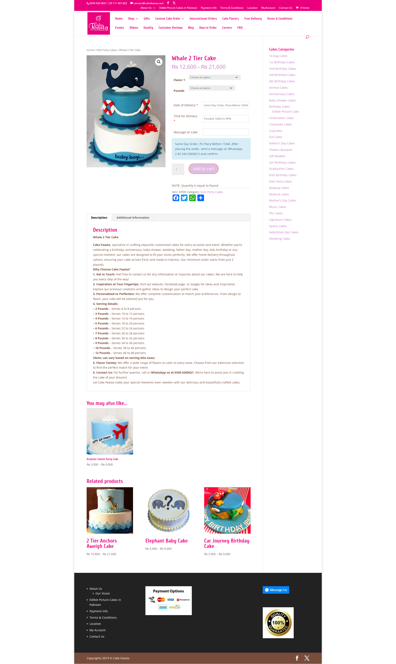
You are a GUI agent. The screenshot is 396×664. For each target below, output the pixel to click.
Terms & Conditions (232, 8)
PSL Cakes (276, 213)
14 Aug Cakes (278, 56)
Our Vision (102, 593)
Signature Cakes (280, 220)
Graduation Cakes (281, 169)
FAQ (240, 27)
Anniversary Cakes (282, 94)
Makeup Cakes (279, 188)
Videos (134, 27)
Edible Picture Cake (285, 111)
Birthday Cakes (279, 107)
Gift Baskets (277, 156)
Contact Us (285, 8)
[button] (159, 62)
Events (119, 27)
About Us (146, 8)
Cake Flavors (230, 18)
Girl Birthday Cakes (282, 162)
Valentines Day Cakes (283, 232)
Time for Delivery (185, 118)
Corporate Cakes (280, 124)
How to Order (208, 27)
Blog (191, 27)
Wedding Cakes (279, 239)
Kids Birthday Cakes (283, 175)
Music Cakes (277, 207)
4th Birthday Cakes (282, 81)
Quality (148, 27)
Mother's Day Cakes (282, 200)
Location (252, 8)
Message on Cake (186, 132)
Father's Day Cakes (282, 143)
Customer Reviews (171, 27)
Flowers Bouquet (280, 150)
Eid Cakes (275, 137)
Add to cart (203, 168)
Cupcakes (275, 131)
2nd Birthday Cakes (282, 69)
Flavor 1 (179, 80)
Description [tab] (99, 217)
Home (119, 18)
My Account (268, 8)
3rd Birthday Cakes (282, 75)
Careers (227, 27)
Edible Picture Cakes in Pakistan (178, 8)
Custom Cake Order (167, 18)
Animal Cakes (278, 88)
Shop (131, 18)
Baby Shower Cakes (282, 100)
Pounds (179, 91)
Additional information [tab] (133, 217)
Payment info (209, 8)
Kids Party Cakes (107, 50)
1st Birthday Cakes (282, 62)
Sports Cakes (278, 226)
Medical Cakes (279, 194)
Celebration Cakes (281, 118)
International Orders (203, 18)
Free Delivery (253, 18)
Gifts (147, 18)
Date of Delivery (186, 105)
